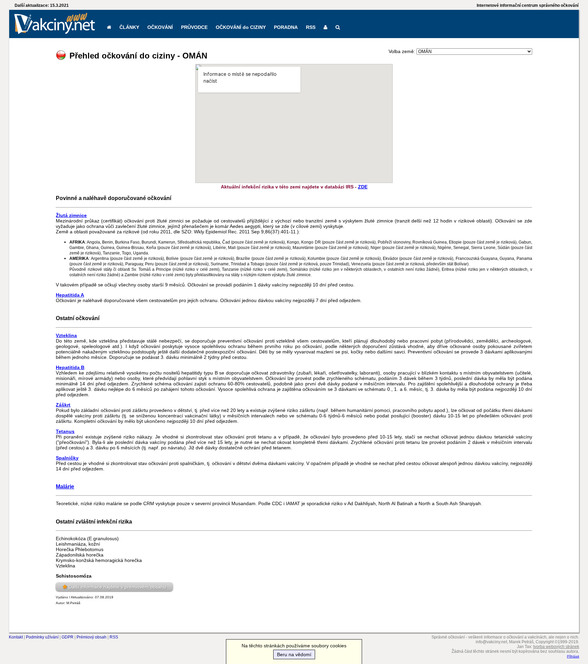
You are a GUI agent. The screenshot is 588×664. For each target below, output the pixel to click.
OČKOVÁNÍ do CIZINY (241, 27)
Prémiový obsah (92, 637)
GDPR (68, 637)
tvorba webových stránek (556, 646)
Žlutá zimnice (71, 215)
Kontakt (16, 637)
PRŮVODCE (194, 27)
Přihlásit (573, 656)
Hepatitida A (70, 295)
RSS (310, 27)
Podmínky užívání (42, 637)
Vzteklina (66, 335)
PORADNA (286, 27)
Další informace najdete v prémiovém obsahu (117, 587)
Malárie (65, 486)
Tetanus (65, 431)
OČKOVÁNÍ (160, 27)
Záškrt (63, 405)
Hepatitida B (70, 367)
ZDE (363, 186)
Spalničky (67, 458)
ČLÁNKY (129, 27)
